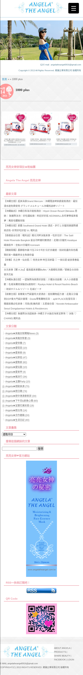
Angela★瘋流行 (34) (16, 376)
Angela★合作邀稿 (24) (17, 415)
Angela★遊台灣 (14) (16, 410)
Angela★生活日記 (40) (17, 420)
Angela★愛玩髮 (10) (16, 367)
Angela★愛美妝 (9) (15, 352)
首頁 (4, 79)
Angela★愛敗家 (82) (16, 362)
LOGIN (70, 659)
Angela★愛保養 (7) (15, 343)
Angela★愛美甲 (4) (15, 372)
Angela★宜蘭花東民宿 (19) (19, 405)
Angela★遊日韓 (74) (16, 391)
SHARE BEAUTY (62, 656)
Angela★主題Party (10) (17, 381)
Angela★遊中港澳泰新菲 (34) (20, 396)
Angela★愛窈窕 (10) (16, 348)
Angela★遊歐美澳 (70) (17, 386)
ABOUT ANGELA (62, 648)
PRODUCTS (60, 652)
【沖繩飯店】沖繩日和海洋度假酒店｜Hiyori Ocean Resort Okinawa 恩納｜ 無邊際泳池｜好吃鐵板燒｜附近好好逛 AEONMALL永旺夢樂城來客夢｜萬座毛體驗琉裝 (41, 216)
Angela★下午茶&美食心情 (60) (21, 400)
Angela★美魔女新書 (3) (17, 338)
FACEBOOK (60, 659)
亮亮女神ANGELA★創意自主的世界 (41, 7)
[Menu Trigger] (73, 8)
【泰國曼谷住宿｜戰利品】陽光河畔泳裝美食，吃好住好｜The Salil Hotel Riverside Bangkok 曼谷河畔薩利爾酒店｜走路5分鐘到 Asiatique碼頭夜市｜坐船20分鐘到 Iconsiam (40, 240)
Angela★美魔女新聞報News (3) (22, 333)
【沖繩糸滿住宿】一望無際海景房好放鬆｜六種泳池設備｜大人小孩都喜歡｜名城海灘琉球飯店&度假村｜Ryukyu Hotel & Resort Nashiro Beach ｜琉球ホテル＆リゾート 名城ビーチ (41, 284)
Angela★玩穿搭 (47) (16, 357)
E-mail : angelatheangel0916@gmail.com (62, 64)
